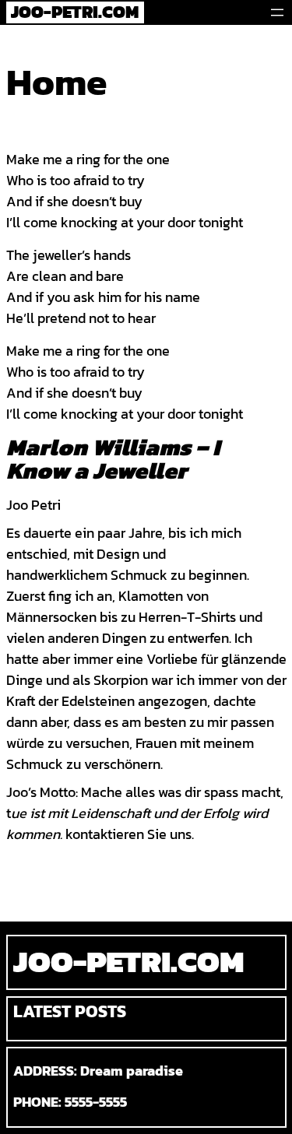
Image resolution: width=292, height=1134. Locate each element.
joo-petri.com (129, 961)
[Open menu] (277, 12)
